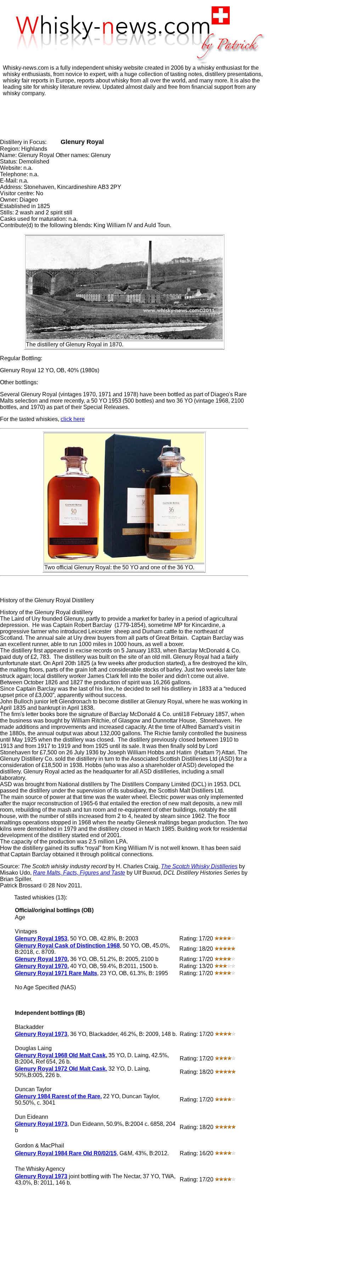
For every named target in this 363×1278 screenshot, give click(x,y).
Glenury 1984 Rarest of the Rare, (58, 1096)
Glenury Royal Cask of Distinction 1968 (67, 946)
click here (73, 419)
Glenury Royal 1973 (41, 1034)
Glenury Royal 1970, (42, 966)
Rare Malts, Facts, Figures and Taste (79, 873)
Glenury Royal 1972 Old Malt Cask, (61, 1069)
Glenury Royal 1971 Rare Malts (56, 973)
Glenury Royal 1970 (41, 959)
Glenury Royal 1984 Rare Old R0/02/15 (66, 1153)
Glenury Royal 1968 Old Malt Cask (60, 1055)
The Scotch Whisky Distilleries (199, 866)
